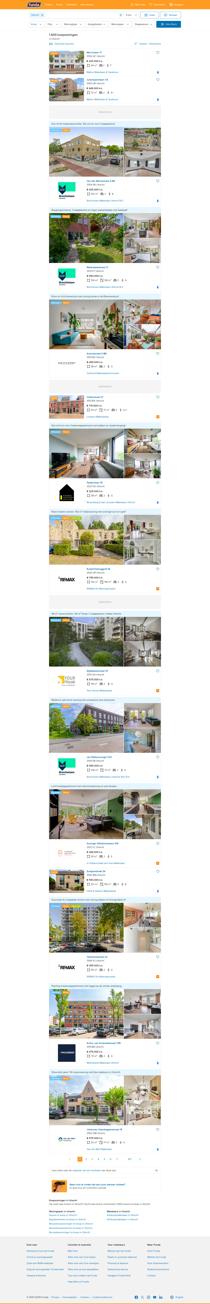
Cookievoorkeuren (102, 1297)
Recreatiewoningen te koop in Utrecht (69, 1232)
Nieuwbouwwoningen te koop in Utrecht (71, 1223)
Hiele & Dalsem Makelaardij (101, 891)
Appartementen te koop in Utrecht (67, 1219)
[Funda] (34, 4)
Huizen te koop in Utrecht (63, 1215)
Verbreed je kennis (118, 1269)
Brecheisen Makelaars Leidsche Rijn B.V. (108, 776)
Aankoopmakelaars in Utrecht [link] (123, 1215)
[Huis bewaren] (158, 52)
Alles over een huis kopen (82, 1257)
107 (129, 1159)
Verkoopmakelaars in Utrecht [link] (122, 1219)
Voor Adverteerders (157, 1263)
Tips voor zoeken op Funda (82, 1275)
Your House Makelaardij (99, 690)
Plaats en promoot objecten (122, 1257)
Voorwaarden (70, 1297)
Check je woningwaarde (40, 1257)
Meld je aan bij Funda (119, 1251)
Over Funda (153, 1251)
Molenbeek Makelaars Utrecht (103, 1062)
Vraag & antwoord (36, 1275)
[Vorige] (70, 1159)
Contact (151, 1275)
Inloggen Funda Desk (119, 1275)
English (179, 1297)
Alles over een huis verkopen (83, 1263)
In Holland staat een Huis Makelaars (106, 863)
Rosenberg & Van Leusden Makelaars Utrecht (111, 502)
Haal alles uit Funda (78, 1281)
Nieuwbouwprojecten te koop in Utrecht (70, 1228)
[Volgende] (140, 1159)
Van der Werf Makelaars (99, 1149)
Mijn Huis (73, 1251)
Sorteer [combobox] (150, 43)
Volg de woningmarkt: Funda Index (45, 1269)
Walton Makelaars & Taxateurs (102, 72)
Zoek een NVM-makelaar (40, 1263)
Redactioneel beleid (158, 1269)
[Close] (42, 15)
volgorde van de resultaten (86, 1170)
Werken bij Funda (156, 1257)
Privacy (55, 1297)
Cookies (84, 1297)
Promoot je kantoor (118, 1263)
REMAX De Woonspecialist (101, 588)
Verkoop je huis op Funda (40, 1251)
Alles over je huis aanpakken (83, 1269)
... (123, 1159)
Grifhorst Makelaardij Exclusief (103, 373)
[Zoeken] (121, 15)
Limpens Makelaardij (98, 416)
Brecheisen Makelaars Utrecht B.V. (105, 200)
